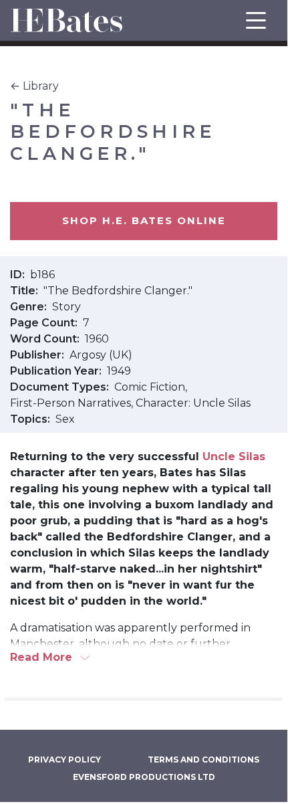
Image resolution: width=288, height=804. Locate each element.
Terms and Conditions (203, 760)
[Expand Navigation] (256, 20)
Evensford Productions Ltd (144, 777)
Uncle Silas (233, 456)
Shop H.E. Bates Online (144, 220)
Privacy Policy (64, 760)
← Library (34, 86)
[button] (143, 657)
